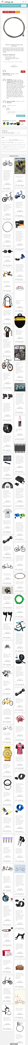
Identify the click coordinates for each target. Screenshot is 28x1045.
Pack (15, 146)
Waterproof (8, 149)
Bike (16, 140)
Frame (21, 142)
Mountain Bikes (8, 388)
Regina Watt (20, 215)
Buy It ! (17, 12)
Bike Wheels (20, 249)
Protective (23, 146)
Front (24, 142)
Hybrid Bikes (7, 189)
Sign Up (24, 5)
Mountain (7, 146)
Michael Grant (21, 590)
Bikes (20, 140)
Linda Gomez (8, 245)
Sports (22, 147)
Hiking (9, 144)
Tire (25, 147)
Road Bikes (20, 570)
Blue (6, 142)
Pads (20, 146)
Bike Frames (7, 479)
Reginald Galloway (9, 557)
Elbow (14, 142)
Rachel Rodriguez (8, 419)
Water (5, 149)
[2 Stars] (13, 65)
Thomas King (8, 290)
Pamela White (20, 505)
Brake (9, 61)
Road (5, 148)
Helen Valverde (8, 218)
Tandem (20, 61)
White (15, 149)
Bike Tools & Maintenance (10, 831)
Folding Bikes (8, 219)
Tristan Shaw (20, 310)
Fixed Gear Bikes (8, 608)
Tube (3, 149)
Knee (18, 144)
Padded (17, 146)
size (17, 147)
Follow (23, 71)
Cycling (10, 142)
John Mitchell (20, 539)
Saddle (8, 147)
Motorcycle (24, 144)
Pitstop (16, 61)
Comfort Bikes (20, 381)
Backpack (7, 140)
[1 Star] (12, 65)
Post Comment (20, 115)
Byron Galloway (21, 185)
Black (3, 142)
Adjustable (3, 140)
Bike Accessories (21, 801)
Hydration (12, 144)
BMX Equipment (21, 216)
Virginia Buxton (21, 768)
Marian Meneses (8, 387)
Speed (19, 147)
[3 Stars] (7, 183)
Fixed (16, 142)
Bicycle (11, 140)
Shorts (15, 147)
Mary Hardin (20, 279)
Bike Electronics (8, 356)
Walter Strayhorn (21, 248)
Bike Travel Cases (21, 439)
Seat (13, 147)
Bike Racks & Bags (9, 420)
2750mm (5, 61)
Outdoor (12, 146)
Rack (2, 147)
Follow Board (22, 120)
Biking (22, 140)
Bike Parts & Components (10, 266)
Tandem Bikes (12, 120)
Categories (4, 132)
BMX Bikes (7, 694)
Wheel (12, 149)
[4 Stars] (14, 65)
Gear (3, 144)
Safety (11, 147)
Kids (15, 144)
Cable (12, 61)
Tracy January (8, 664)
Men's (20, 144)
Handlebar (6, 144)
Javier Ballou (7, 188)
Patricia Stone (20, 380)
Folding (18, 142)
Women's (18, 149)
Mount (3, 146)
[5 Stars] (15, 65)
